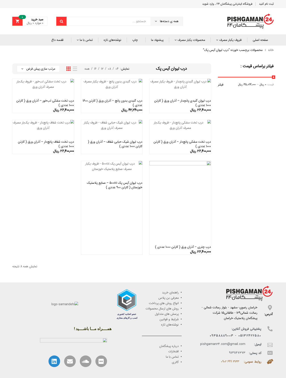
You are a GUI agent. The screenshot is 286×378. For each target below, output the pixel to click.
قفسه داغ (57, 40)
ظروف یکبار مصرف (230, 40)
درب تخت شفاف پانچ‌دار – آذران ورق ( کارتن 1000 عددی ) (46, 144)
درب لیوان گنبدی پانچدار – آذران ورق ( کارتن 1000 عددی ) (182, 103)
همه (87, 68)
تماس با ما (86, 40)
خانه (271, 50)
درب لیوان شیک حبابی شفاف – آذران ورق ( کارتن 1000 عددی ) (115, 144)
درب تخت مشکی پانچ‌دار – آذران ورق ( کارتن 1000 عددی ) (182, 144)
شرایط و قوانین (169, 319)
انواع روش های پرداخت (164, 303)
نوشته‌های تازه (112, 40)
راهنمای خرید (170, 292)
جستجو (61, 21)
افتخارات (173, 351)
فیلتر (220, 84)
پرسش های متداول (167, 313)
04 (117, 68)
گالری (175, 362)
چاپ (135, 40)
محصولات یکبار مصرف (191, 40)
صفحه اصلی (260, 40)
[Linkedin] (54, 361)
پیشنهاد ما (157, 40)
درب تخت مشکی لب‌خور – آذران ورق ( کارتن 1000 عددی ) (45, 103)
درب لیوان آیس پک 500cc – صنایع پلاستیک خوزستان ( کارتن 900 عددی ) (114, 185)
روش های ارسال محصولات (162, 308)
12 (102, 68)
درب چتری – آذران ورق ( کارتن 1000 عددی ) (183, 246)
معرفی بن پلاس (168, 297)
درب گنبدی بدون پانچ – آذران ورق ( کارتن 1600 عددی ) (112, 103)
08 (109, 68)
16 (95, 68)
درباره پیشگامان (169, 346)
